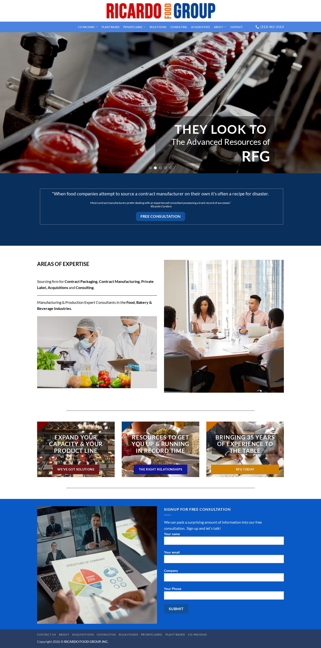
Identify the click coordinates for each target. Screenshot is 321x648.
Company (171, 571)
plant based (110, 26)
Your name (172, 534)
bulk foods (158, 26)
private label (152, 634)
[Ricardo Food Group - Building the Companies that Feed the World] (161, 11)
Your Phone (172, 589)
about (218, 26)
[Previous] (12, 103)
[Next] (308, 103)
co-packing (86, 26)
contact (236, 26)
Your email (172, 552)
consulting (178, 26)
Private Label (133, 26)
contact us (46, 634)
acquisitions (200, 26)
